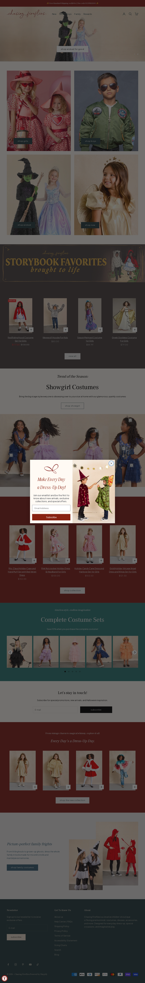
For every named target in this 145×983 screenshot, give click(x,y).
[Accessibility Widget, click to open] (4, 978)
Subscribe (51, 517)
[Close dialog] (111, 463)
